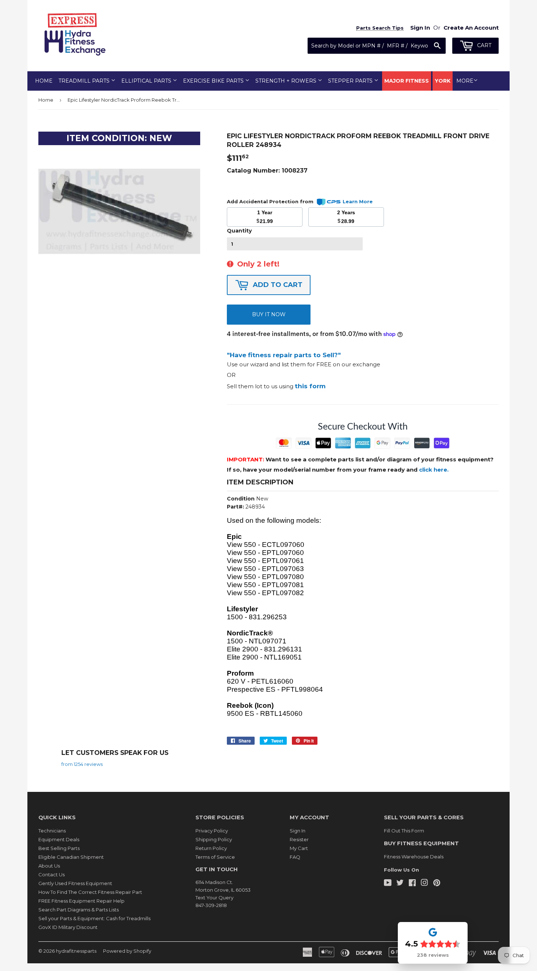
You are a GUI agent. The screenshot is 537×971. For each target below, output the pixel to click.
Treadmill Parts (84, 81)
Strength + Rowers (286, 81)
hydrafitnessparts (76, 951)
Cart (483, 45)
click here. (434, 469)
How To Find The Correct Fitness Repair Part (90, 892)
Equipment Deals (58, 839)
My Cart (299, 848)
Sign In (297, 831)
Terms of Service (215, 857)
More (464, 81)
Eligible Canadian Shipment (71, 857)
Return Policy (211, 848)
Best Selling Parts (59, 848)
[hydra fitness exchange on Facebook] (412, 884)
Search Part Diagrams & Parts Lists (78, 910)
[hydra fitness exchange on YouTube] (388, 884)
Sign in (420, 27)
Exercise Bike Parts (214, 81)
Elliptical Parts (147, 81)
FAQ (295, 857)
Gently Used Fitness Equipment (75, 883)
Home (44, 81)
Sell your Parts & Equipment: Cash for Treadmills (94, 918)
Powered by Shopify (127, 951)
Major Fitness (406, 81)
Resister (299, 839)
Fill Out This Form (404, 831)
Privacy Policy (211, 831)
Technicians (52, 831)
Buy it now (269, 314)
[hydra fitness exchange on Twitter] (400, 884)
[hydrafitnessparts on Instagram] (424, 884)
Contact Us (51, 874)
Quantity (239, 230)
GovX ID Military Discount (68, 927)
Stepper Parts (351, 81)
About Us (49, 866)
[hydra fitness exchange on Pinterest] (437, 884)
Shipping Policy (213, 839)
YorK (442, 81)
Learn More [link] (358, 201)
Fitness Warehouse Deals (413, 856)
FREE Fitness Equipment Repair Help (81, 901)
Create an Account (471, 27)
